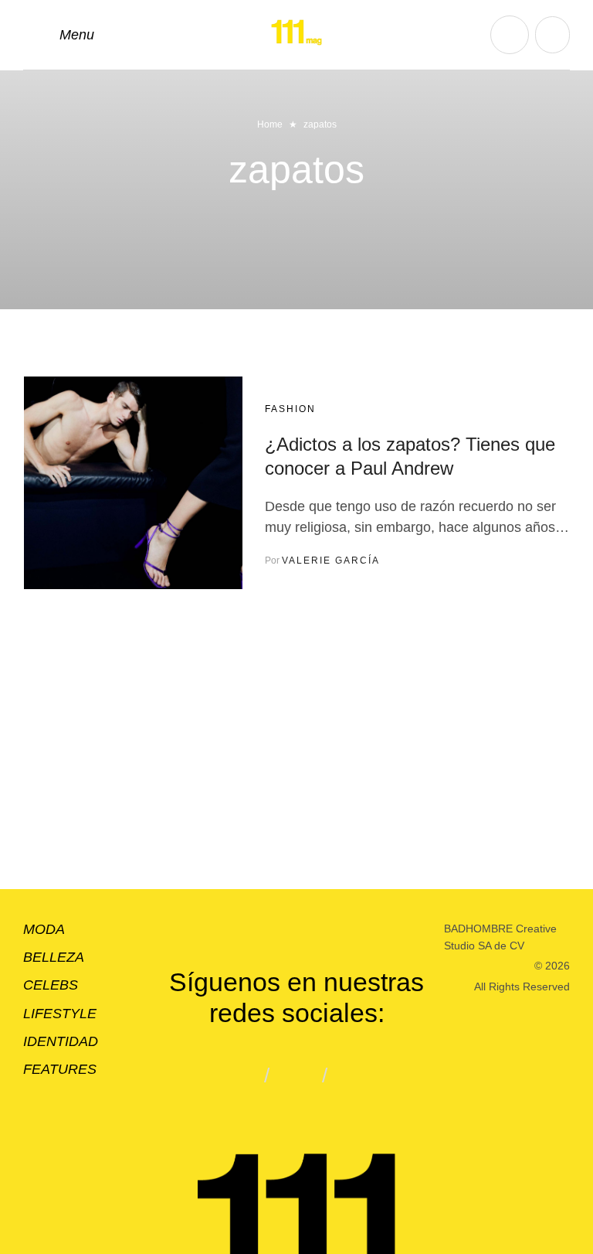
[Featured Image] (133, 483)
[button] (58, 34)
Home (270, 124)
